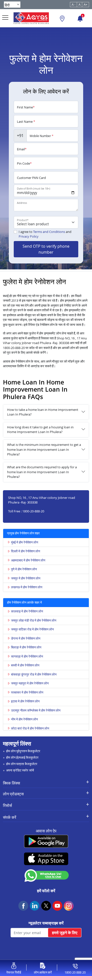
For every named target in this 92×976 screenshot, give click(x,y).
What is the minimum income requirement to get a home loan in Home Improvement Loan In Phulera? (44, 449)
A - (73, 4)
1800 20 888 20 (75, 972)
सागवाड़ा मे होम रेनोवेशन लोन (27, 656)
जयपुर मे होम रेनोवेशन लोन (25, 578)
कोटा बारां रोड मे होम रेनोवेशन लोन (30, 728)
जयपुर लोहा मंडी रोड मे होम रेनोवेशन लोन (33, 620)
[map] (62, 19)
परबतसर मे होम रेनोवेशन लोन (27, 692)
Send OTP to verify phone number (46, 249)
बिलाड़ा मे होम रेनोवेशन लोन (26, 647)
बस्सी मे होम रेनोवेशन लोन (25, 665)
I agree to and (45, 234)
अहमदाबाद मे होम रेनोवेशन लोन (28, 560)
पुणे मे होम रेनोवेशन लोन (24, 569)
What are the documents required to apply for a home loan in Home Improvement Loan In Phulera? (42, 472)
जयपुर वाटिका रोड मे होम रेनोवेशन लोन (32, 629)
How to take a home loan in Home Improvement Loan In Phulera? (42, 412)
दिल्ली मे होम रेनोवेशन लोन (25, 551)
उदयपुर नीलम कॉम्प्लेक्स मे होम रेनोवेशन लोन (35, 710)
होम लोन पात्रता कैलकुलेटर (21, 764)
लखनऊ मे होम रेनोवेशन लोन (26, 587)
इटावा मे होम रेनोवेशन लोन (25, 701)
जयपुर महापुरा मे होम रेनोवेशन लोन (30, 683)
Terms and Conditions (49, 231)
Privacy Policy (29, 236)
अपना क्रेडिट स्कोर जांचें (20, 770)
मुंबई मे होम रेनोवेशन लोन (24, 542)
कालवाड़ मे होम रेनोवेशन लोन (27, 611)
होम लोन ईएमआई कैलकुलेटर (22, 757)
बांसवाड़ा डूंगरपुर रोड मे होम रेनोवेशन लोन (33, 674)
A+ (85, 4)
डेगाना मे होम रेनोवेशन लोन (25, 638)
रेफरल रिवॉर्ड (13, 972)
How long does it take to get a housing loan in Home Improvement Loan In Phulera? (40, 429)
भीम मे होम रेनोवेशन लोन (24, 719)
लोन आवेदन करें (43, 972)
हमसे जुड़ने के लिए (64, 932)
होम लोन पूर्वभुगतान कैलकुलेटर (23, 751)
